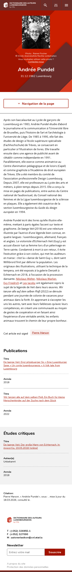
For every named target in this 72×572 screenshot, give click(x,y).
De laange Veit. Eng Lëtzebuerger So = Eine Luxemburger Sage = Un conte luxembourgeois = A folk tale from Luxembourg (35, 365)
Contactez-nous (36, 61)
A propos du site (16, 563)
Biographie (9, 123)
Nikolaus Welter (25, 279)
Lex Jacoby (29, 283)
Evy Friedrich (11, 283)
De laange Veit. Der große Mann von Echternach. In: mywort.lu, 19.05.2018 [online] (31, 446)
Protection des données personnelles (27, 567)
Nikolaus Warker (46, 279)
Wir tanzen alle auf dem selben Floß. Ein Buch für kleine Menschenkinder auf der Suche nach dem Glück (34, 398)
